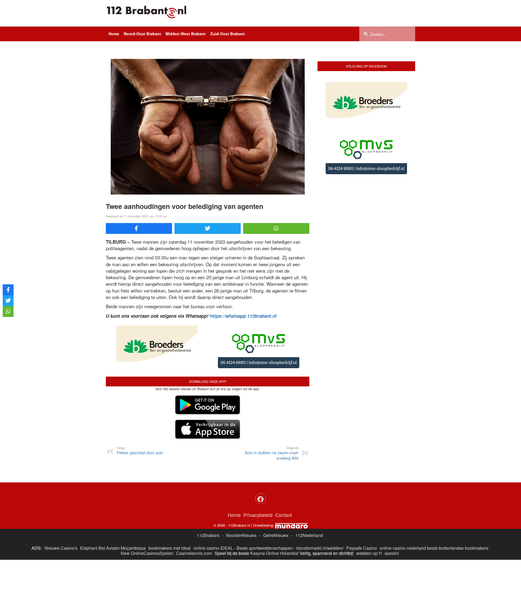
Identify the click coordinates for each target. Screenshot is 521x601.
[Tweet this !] (207, 228)
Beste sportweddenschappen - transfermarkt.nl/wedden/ (290, 548)
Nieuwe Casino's (61, 548)
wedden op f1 (369, 553)
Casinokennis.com (194, 553)
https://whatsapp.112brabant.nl (243, 316)
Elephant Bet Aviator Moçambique (113, 548)
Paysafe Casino (361, 548)
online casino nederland (403, 548)
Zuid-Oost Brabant (227, 33)
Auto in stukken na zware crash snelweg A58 (271, 453)
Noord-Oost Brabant (142, 33)
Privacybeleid (257, 514)
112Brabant (208, 535)
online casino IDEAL (213, 548)
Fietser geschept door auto (140, 450)
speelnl (392, 553)
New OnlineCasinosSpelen (147, 553)
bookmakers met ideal (169, 548)
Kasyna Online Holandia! (274, 553)
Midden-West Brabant (186, 33)
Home (114, 33)
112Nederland (309, 535)
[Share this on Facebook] (139, 228)
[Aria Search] (366, 34)
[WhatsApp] (276, 228)
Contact (283, 514)
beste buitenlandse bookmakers (457, 548)
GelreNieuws (275, 535)
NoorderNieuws (241, 535)
